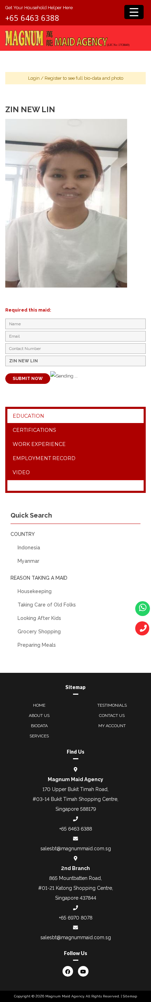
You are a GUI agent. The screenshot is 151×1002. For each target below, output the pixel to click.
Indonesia (29, 547)
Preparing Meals (37, 645)
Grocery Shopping (39, 631)
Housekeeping (35, 591)
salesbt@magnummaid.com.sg (75, 848)
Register (53, 78)
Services (39, 736)
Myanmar (28, 561)
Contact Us (112, 715)
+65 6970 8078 (75, 917)
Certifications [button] (34, 430)
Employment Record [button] (44, 458)
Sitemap (130, 996)
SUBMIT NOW (28, 378)
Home (39, 705)
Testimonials (112, 705)
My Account (112, 725)
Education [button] (28, 416)
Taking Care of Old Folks (47, 605)
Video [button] (21, 472)
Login (34, 78)
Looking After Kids (39, 618)
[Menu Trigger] (134, 12)
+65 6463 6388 (32, 18)
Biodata (39, 725)
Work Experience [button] (39, 444)
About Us (39, 715)
